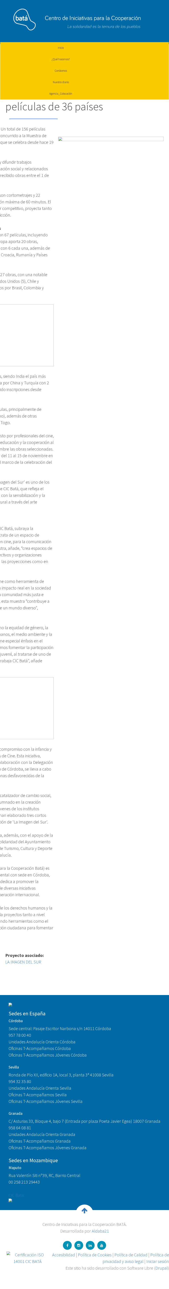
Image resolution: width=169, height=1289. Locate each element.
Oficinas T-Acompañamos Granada (40, 1141)
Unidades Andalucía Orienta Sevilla (40, 1088)
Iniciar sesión (157, 1261)
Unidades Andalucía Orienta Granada (42, 1134)
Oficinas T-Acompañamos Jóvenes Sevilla (46, 1101)
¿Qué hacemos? (61, 59)
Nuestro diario (61, 82)
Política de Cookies (95, 1254)
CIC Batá (16, 1195)
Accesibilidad (63, 1254)
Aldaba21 (100, 1231)
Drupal (161, 1268)
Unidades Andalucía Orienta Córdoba (42, 1041)
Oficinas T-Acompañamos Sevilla (38, 1094)
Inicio (61, 48)
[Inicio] (74, 18)
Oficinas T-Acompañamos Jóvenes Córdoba (48, 1055)
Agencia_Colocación (60, 93)
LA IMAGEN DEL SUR (23, 962)
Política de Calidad (130, 1254)
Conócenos (61, 71)
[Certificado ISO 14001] (27, 1257)
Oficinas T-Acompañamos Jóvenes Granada (47, 1147)
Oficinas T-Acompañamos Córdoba (40, 1048)
